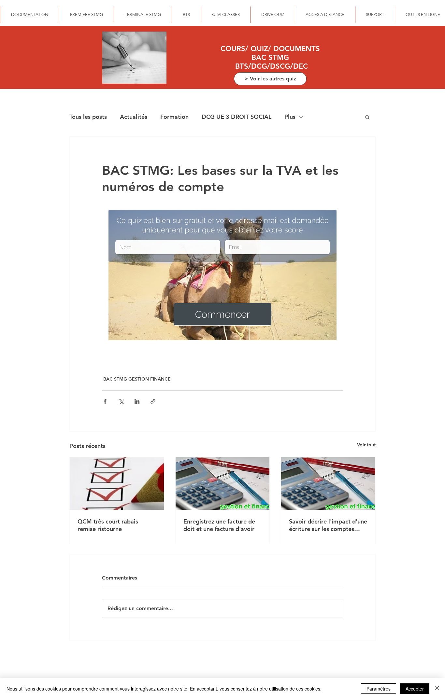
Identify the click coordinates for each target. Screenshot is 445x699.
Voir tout (366, 445)
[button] (367, 116)
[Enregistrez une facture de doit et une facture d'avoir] (223, 483)
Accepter (415, 688)
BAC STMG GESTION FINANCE (137, 379)
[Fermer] (437, 688)
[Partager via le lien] (153, 401)
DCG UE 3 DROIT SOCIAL (236, 116)
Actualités (133, 116)
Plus (289, 116)
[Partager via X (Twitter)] (121, 401)
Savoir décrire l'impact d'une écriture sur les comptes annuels (328, 525)
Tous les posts (88, 116)
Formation (174, 116)
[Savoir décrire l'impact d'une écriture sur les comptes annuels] (328, 483)
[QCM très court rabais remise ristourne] (117, 483)
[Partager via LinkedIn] (137, 401)
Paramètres (378, 688)
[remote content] (222, 276)
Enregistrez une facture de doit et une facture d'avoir (219, 525)
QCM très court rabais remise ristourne (108, 525)
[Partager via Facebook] (105, 401)
